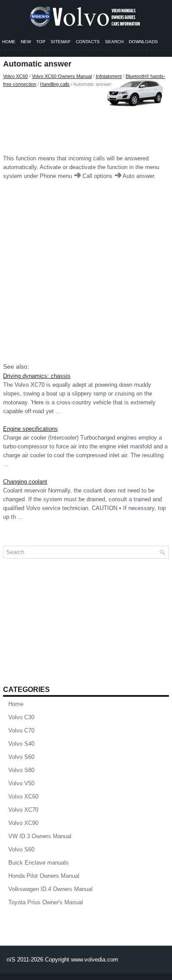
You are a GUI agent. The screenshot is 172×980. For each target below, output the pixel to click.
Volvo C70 (21, 730)
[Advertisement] (86, 118)
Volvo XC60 (15, 76)
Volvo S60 (21, 757)
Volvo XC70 (23, 809)
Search (114, 41)
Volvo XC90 (23, 823)
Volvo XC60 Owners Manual (62, 76)
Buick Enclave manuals (38, 862)
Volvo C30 (21, 717)
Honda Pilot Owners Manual (43, 876)
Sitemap (61, 41)
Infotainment (109, 76)
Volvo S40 (21, 743)
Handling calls (55, 84)
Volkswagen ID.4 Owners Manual (50, 889)
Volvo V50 (21, 783)
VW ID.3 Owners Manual (39, 836)
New (26, 41)
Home (8, 41)
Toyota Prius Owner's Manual (45, 902)
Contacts (88, 41)
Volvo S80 (21, 770)
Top (40, 41)
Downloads (143, 41)
